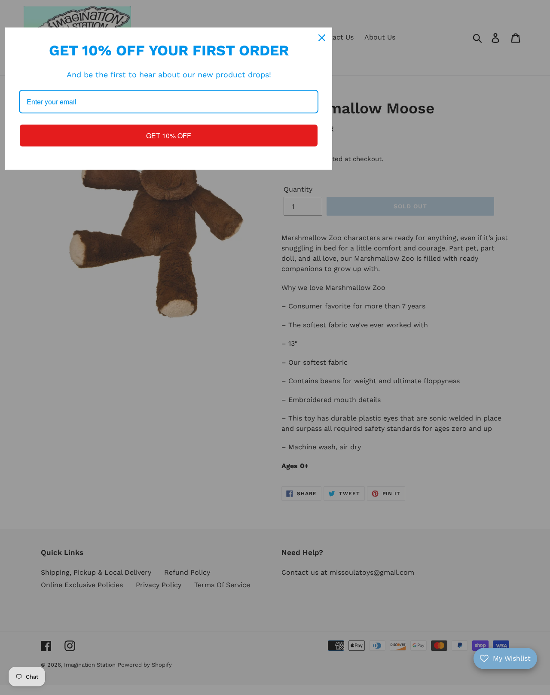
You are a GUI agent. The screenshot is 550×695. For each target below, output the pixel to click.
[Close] (322, 37)
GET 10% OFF (168, 135)
